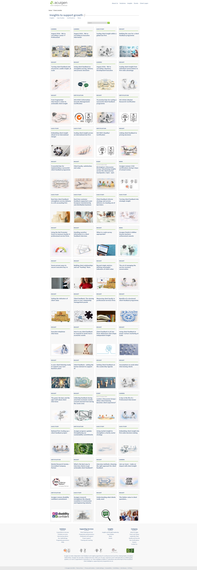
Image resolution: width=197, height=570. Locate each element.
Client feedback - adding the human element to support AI (83, 366)
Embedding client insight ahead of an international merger (59, 135)
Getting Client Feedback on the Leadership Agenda (106, 365)
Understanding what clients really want (106, 498)
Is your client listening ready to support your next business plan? (61, 366)
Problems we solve (63, 534)
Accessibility (108, 568)
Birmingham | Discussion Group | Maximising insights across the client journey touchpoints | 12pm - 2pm (106, 170)
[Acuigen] (58, 3)
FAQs (62, 542)
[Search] (108, 22)
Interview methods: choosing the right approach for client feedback (106, 466)
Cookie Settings (100, 568)
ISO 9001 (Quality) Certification (103, 134)
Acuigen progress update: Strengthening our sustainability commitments (83, 433)
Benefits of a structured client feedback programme (128, 299)
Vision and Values (134, 534)
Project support (86, 538)
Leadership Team (134, 536)
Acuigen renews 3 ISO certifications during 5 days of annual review (128, 168)
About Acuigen (134, 532)
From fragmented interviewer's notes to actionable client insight (59, 101)
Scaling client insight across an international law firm (83, 134)
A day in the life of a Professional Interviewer (127, 399)
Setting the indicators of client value (59, 299)
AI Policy (130, 568)
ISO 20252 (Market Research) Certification (127, 101)
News (79, 18)
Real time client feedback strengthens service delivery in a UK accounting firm (61, 201)
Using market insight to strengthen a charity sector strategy (106, 433)
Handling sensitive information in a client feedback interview (81, 234)
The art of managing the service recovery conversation (127, 267)
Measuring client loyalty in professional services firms (106, 299)
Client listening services (86, 532)
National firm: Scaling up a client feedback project (60, 432)
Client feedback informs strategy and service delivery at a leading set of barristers (106, 202)
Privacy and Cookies (90, 568)
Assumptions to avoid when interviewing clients (128, 365)
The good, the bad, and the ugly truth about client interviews (60, 399)
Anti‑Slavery (123, 568)
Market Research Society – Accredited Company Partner (60, 466)
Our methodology (62, 538)
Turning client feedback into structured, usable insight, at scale (61, 68)
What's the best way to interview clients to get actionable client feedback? (83, 466)
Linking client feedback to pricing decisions (128, 134)
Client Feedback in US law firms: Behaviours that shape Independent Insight (106, 333)
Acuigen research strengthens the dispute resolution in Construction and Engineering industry (83, 500)
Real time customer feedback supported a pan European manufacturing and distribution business (83, 202)
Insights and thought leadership (110, 532)
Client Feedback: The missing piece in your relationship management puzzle (84, 300)
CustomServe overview (63, 532)
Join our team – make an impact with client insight (128, 465)
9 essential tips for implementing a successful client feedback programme (60, 168)
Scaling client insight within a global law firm (106, 34)
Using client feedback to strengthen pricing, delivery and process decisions (83, 68)
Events (136, 3)
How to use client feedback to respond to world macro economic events (83, 333)
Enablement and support (86, 536)
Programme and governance (86, 534)
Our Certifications (134, 540)
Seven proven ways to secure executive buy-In (59, 266)
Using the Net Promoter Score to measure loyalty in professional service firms (60, 234)
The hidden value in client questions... (128, 498)
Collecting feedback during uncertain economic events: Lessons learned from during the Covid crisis (84, 400)
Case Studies (60, 18)
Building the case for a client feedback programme (129, 34)
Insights (52, 18)
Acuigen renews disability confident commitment (60, 498)
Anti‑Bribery (116, 568)
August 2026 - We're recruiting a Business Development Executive (105, 68)
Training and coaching (86, 540)
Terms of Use (79, 568)
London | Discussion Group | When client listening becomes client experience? (106, 400)
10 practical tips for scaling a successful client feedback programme (107, 101)
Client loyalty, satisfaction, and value (83, 167)
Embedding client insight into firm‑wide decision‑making (129, 432)
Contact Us (134, 544)
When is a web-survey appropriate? (104, 233)
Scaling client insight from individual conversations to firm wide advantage (128, 68)
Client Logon (144, 3)
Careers (134, 542)
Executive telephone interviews (58, 332)
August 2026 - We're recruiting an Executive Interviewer (82, 35)
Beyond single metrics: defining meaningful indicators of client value (105, 267)
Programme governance (62, 540)
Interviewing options (62, 536)
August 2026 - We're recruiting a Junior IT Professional (58, 35)
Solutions (123, 3)
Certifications (71, 18)
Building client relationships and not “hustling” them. (83, 266)
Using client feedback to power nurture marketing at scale (128, 333)
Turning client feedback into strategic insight (129, 200)
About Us (115, 3)
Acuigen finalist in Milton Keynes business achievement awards (127, 234)
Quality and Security (134, 538)
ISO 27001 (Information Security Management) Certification (82, 101)
